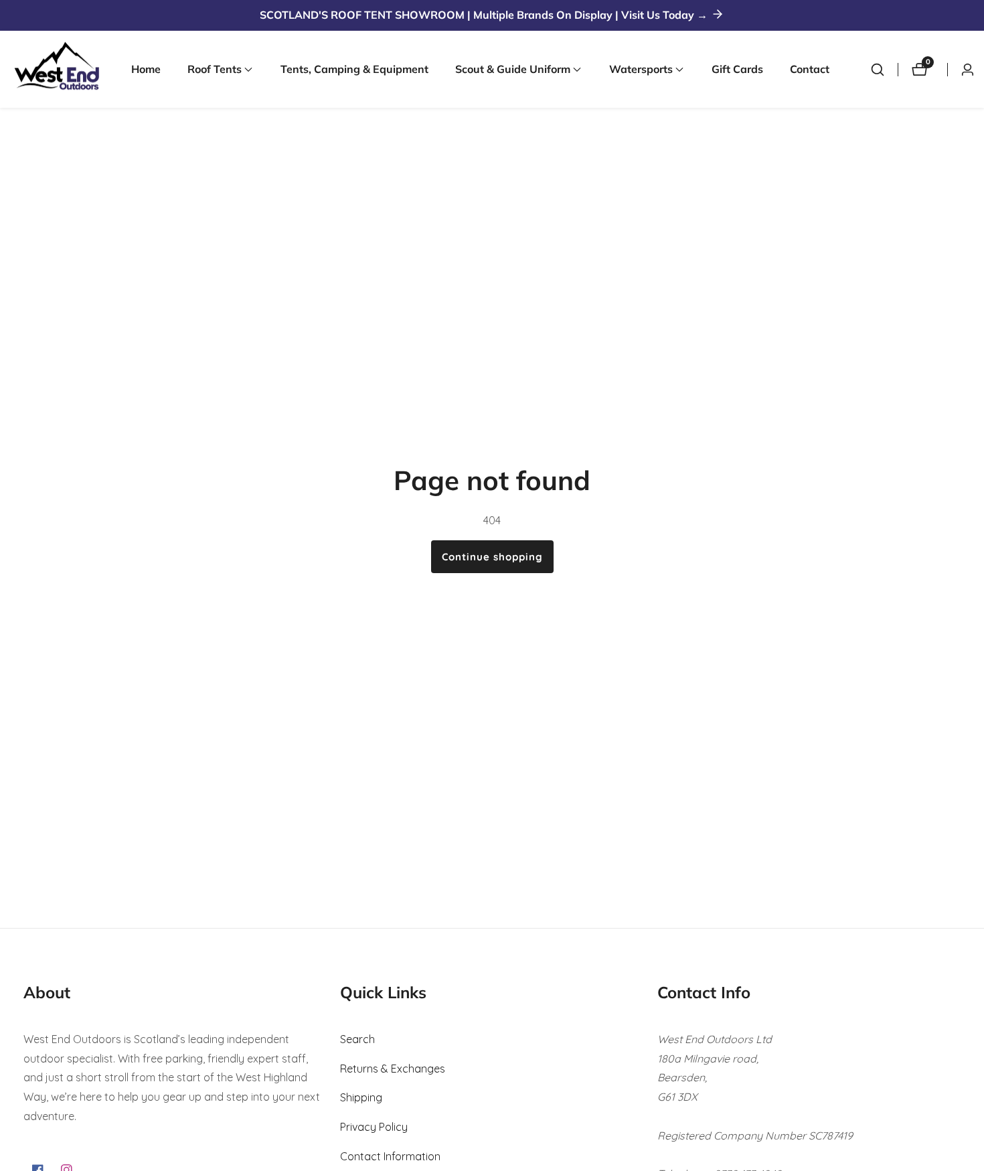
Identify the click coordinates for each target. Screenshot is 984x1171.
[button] (214, 70)
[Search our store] (877, 69)
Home (146, 69)
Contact (809, 69)
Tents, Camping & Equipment (354, 69)
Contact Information (390, 1156)
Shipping (361, 1097)
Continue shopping (492, 556)
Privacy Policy (374, 1127)
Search (357, 1039)
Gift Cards (737, 69)
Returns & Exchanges (392, 1068)
